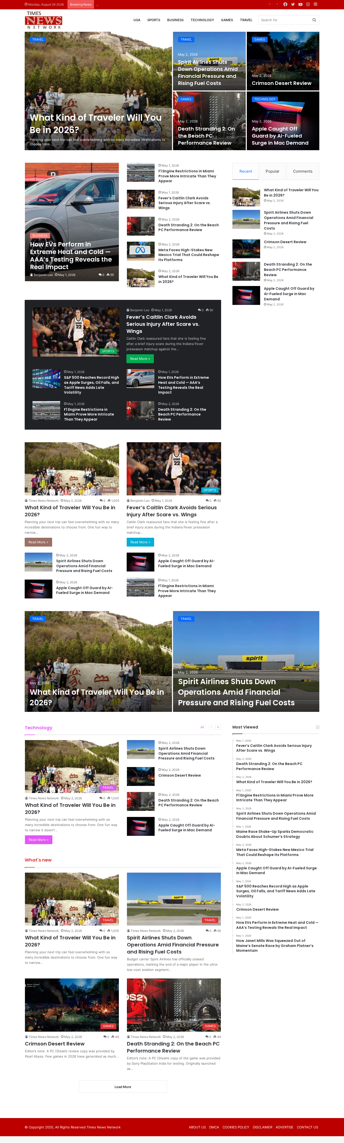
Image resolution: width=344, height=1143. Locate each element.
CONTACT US (307, 1127)
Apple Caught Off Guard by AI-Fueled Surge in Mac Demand (280, 135)
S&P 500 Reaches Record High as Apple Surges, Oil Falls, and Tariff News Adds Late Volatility (91, 385)
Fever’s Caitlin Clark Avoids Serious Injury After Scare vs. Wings (184, 203)
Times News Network (43, 500)
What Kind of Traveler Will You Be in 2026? (188, 279)
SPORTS (153, 20)
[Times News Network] (43, 20)
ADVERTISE (284, 1127)
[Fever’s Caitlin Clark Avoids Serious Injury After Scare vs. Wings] (141, 199)
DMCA (214, 1127)
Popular (273, 171)
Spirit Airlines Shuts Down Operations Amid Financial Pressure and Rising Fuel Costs (208, 72)
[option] (172, 91)
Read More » (140, 359)
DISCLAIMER (262, 1127)
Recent (245, 171)
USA (136, 20)
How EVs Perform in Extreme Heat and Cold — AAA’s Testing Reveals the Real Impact (183, 385)
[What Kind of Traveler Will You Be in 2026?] (98, 91)
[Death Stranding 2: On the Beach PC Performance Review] (209, 120)
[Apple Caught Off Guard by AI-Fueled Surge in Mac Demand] (283, 120)
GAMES (227, 20)
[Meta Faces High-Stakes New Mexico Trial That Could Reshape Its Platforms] (141, 251)
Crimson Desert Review (114, 4)
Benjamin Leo (43, 275)
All (202, 727)
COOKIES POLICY (236, 1127)
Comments (303, 171)
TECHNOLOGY (202, 20)
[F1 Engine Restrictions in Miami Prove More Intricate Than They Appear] (141, 172)
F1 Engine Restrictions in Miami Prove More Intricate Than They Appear (187, 176)
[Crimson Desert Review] (283, 61)
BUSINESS (175, 20)
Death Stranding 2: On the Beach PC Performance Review (206, 135)
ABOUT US (197, 1127)
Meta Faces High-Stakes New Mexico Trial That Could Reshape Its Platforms (188, 254)
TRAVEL (246, 20)
